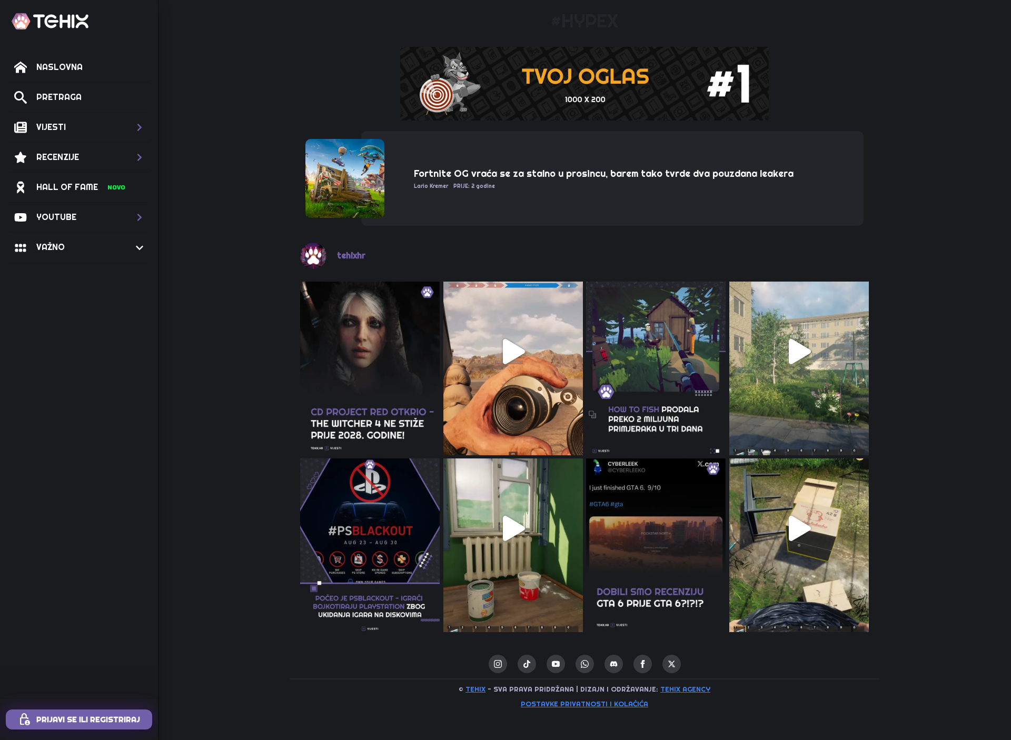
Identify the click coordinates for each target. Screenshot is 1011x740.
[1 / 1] (584, 84)
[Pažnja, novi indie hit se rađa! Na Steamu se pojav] (656, 352)
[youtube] (556, 664)
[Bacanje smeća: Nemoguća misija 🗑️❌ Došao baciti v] (799, 528)
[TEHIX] (50, 21)
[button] (79, 127)
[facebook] (642, 664)
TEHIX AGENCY (685, 689)
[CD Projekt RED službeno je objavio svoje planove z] (370, 352)
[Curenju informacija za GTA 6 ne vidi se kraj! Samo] (656, 528)
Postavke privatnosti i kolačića (584, 703)
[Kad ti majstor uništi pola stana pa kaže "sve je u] (513, 528)
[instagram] (498, 664)
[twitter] (671, 664)
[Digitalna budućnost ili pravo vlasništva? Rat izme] (370, 528)
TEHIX (475, 689)
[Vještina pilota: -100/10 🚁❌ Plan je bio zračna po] (513, 352)
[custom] (527, 664)
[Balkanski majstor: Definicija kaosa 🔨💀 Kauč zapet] (799, 352)
